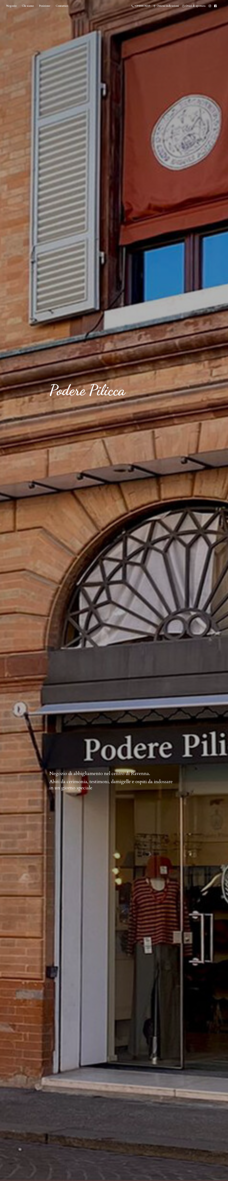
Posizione (44, 6)
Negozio (11, 6)
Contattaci (62, 6)
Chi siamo (28, 6)
